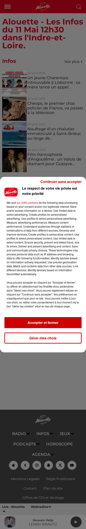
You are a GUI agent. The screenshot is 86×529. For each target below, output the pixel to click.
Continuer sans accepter (61, 181)
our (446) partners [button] (27, 202)
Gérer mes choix (43, 337)
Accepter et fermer (43, 322)
